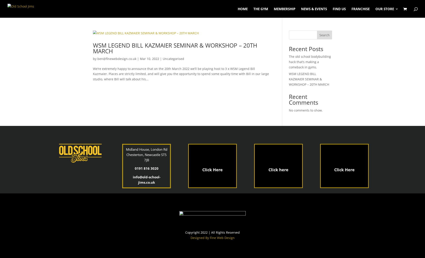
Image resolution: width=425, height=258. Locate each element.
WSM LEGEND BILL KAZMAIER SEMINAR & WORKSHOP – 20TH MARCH (175, 48)
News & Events (314, 9)
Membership (284, 9)
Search (324, 35)
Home (243, 9)
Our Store (384, 9)
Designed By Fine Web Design (213, 238)
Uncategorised (173, 59)
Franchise (361, 9)
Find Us (339, 9)
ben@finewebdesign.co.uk (116, 59)
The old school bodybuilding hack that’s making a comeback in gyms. (310, 61)
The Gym (260, 9)
